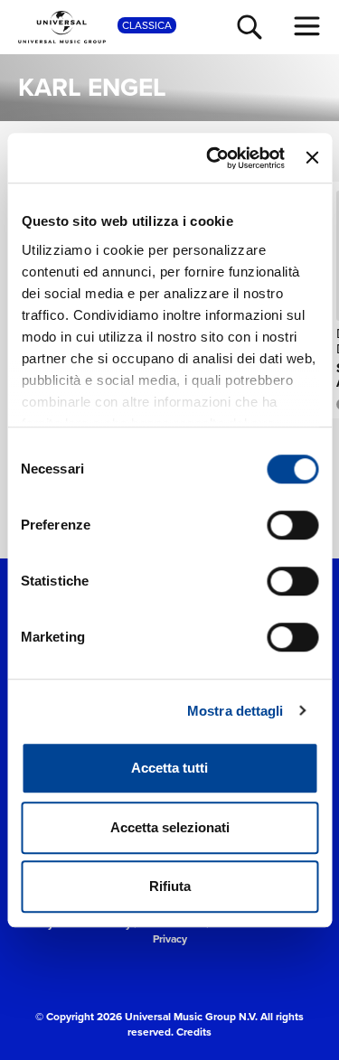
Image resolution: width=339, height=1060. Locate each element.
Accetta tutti (169, 767)
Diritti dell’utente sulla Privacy (237, 930)
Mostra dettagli (235, 710)
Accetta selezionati (170, 827)
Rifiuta (170, 886)
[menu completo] (307, 26)
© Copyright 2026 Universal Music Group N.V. (146, 1016)
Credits (194, 1031)
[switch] (292, 525)
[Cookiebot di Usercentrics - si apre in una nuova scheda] (213, 158)
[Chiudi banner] (312, 158)
